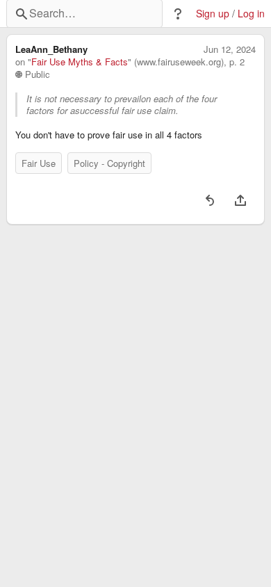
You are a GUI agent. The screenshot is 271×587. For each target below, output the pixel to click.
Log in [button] (251, 13)
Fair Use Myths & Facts (79, 62)
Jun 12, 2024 (230, 49)
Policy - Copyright (109, 163)
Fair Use (39, 163)
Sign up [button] (212, 13)
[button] (178, 14)
